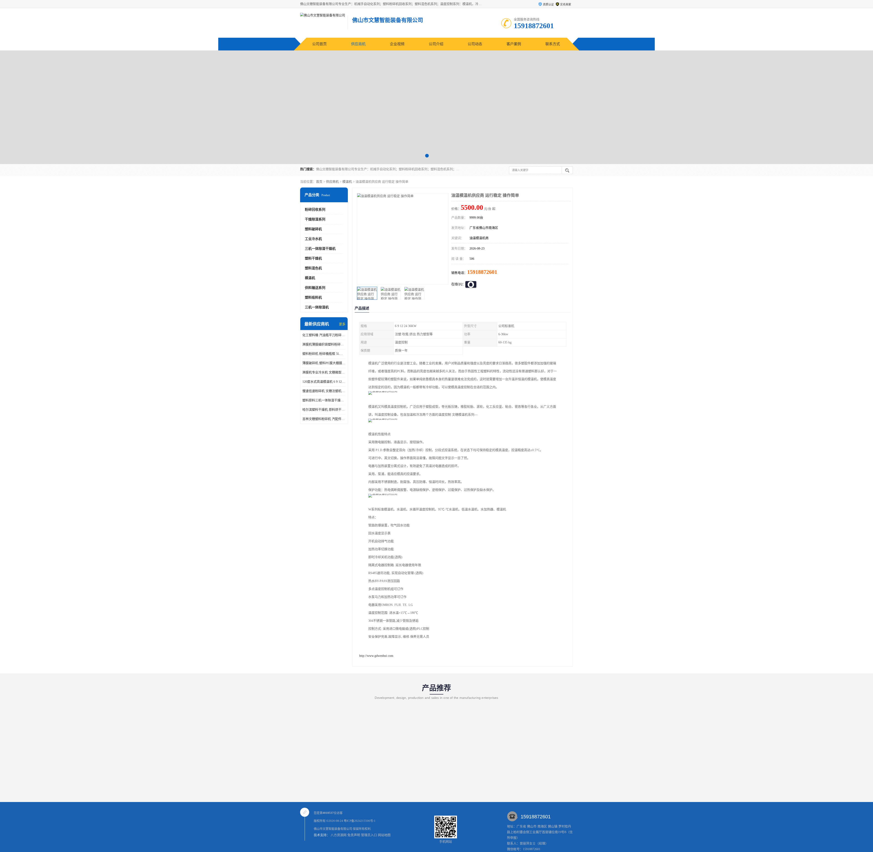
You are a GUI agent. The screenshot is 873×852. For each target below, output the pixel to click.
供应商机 (358, 44)
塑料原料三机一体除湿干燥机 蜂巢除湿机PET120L (324, 400)
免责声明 (353, 835)
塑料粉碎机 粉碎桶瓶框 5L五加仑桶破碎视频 (324, 353)
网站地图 (384, 835)
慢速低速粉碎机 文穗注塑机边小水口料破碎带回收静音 (324, 391)
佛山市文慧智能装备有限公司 (333, 828)
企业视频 (397, 44)
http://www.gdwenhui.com (376, 655)
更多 (342, 324)
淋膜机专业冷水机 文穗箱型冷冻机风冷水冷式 (324, 372)
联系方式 (552, 44)
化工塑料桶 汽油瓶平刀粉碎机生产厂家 (324, 335)
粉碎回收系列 (315, 209)
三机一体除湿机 (317, 307)
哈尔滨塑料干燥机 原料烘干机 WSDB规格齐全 (324, 409)
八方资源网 (338, 835)
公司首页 (319, 44)
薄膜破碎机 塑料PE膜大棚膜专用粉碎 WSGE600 (324, 363)
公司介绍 (436, 44)
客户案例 (514, 44)
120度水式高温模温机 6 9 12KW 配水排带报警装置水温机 (324, 381)
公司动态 (475, 44)
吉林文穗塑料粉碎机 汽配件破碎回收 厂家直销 (324, 419)
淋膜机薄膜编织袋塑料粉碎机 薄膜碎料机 (324, 344)
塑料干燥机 (313, 258)
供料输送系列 (315, 288)
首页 (319, 181)
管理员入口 (369, 835)
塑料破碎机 (313, 229)
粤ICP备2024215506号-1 (360, 820)
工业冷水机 (313, 239)
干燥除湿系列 (315, 219)
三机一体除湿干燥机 (320, 248)
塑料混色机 (313, 268)
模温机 (347, 181)
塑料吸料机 (313, 297)
